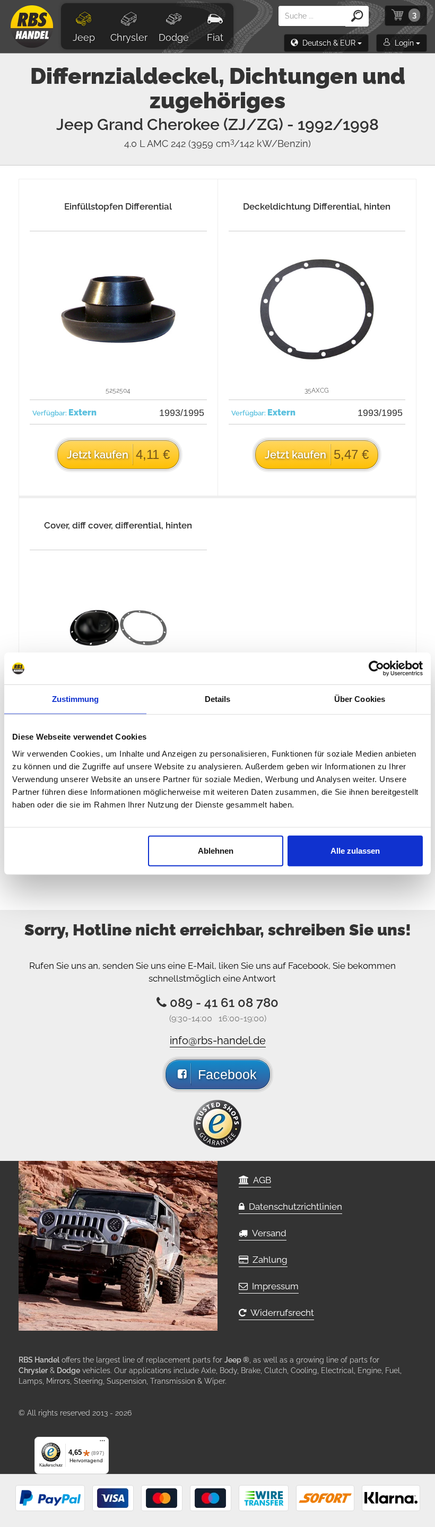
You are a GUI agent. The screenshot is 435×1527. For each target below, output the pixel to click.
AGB (260, 1180)
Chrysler (128, 37)
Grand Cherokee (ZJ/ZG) (238, 124)
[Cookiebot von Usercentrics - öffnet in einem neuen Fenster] (376, 668)
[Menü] (102, 1443)
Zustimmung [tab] (75, 699)
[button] (326, 43)
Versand (267, 1233)
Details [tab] (218, 699)
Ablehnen (215, 850)
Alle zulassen (355, 850)
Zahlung (268, 1259)
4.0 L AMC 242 (217, 143)
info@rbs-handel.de (218, 1040)
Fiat (215, 37)
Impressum (273, 1286)
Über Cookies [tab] (359, 699)
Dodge (174, 37)
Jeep (84, 37)
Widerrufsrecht (280, 1312)
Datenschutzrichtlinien (293, 1206)
